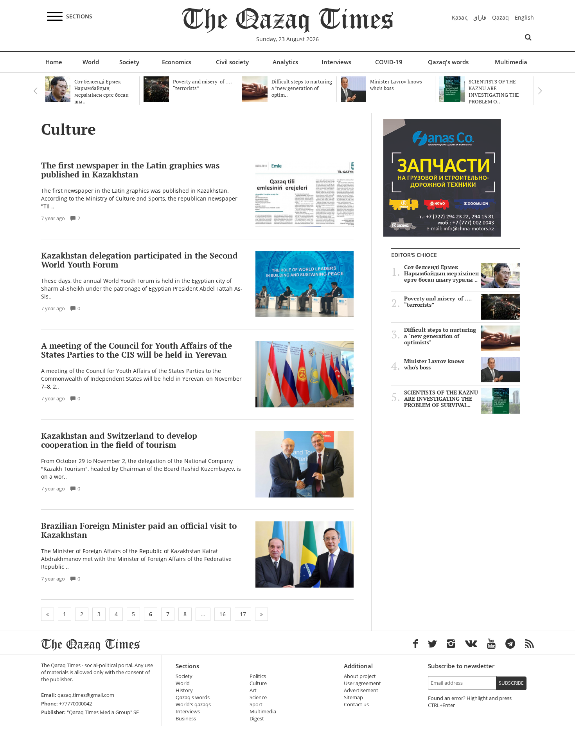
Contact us (356, 704)
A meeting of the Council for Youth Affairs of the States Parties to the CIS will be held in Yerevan (136, 350)
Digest (257, 718)
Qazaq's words (448, 62)
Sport (256, 704)
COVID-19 (388, 62)
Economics (176, 62)
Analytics (285, 62)
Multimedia (511, 62)
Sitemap (353, 697)
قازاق (479, 17)
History (184, 690)
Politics (258, 676)
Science (258, 697)
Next (540, 91)
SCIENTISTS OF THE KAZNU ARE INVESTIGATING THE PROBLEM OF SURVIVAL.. (441, 398)
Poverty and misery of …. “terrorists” (438, 301)
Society (129, 62)
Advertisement (361, 690)
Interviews (336, 62)
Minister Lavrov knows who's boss (434, 364)
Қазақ (459, 17)
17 (243, 614)
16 (222, 614)
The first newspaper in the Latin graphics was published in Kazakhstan (130, 170)
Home (53, 62)
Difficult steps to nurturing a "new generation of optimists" (440, 336)
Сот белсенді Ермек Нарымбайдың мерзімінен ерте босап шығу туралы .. (441, 273)
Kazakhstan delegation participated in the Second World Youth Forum (139, 260)
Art (253, 690)
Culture (258, 683)
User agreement (362, 683)
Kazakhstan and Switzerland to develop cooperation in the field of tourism (119, 440)
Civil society (232, 62)
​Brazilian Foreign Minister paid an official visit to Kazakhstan (139, 530)
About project (360, 676)
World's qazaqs (193, 704)
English (524, 17)
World (91, 62)
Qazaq (500, 17)
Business (186, 718)
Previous (35, 91)
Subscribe (511, 683)
